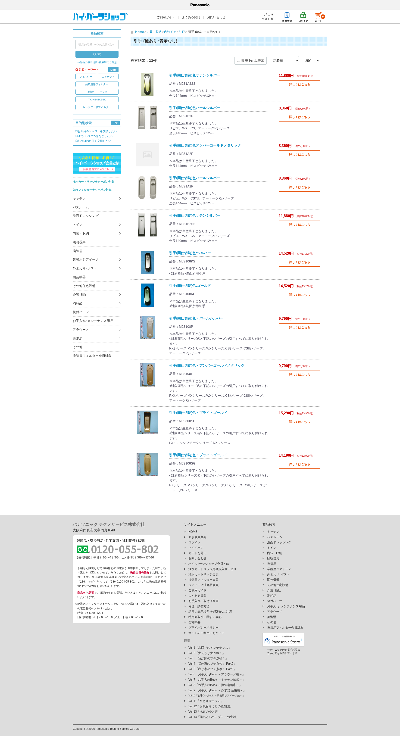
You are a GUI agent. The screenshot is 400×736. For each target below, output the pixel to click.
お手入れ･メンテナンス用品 (93, 321)
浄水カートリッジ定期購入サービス (212, 569)
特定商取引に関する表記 (205, 617)
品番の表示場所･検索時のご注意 (210, 611)
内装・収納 (81, 233)
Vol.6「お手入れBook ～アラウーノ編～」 (216, 674)
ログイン (194, 542)
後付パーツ (81, 312)
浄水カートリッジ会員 (203, 574)
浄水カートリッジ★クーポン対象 (93, 181)
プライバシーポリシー (203, 627)
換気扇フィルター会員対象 (92, 356)
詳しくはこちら (299, 84)
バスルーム (81, 207)
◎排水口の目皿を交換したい (93, 141)
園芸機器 (79, 277)
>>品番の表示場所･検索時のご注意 (97, 62)
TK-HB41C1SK (97, 99)
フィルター (85, 76)
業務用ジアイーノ (86, 259)
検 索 (97, 54)
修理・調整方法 (198, 606)
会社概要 (194, 622)
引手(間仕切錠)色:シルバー (190, 253)
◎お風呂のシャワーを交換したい (96, 131)
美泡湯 (77, 338)
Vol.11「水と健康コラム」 (206, 701)
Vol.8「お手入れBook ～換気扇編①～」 (215, 685)
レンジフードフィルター (97, 107)
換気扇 (77, 251)
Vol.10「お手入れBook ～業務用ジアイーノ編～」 (216, 695)
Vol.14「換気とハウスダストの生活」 (213, 717)
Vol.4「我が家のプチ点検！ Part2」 (212, 663)
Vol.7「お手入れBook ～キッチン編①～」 (216, 679)
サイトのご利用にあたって (206, 633)
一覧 (115, 123)
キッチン (79, 198)
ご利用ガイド (166, 17)
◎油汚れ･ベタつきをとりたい (93, 136)
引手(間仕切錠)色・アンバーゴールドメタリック (206, 365)
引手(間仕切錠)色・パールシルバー (196, 318)
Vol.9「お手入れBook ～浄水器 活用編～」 (217, 690)
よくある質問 (191, 17)
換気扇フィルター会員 (203, 579)
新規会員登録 (197, 537)
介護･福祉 (80, 294)
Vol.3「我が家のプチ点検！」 (208, 658)
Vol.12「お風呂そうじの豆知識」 (210, 706)
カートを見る (197, 553)
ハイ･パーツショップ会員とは (208, 563)
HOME (192, 531)
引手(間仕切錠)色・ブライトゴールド (198, 413)
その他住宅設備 (84, 286)
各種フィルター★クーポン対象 (92, 189)
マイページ (195, 547)
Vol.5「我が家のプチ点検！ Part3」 (212, 669)
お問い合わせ (216, 17)
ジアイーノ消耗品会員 (203, 585)
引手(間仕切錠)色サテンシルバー (194, 75)
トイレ (77, 224)
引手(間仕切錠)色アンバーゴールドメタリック (205, 145)
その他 (77, 347)
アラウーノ (81, 329)
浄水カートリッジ (97, 91)
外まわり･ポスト (85, 268)
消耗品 (77, 303)
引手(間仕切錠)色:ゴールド (190, 285)
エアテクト (108, 76)
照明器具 (79, 242)
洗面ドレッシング (86, 216)
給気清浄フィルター (96, 84)
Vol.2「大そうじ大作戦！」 (206, 653)
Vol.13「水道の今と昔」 (204, 711)
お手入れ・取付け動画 (203, 601)
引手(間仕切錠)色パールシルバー (194, 108)
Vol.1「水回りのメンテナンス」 (209, 647)
